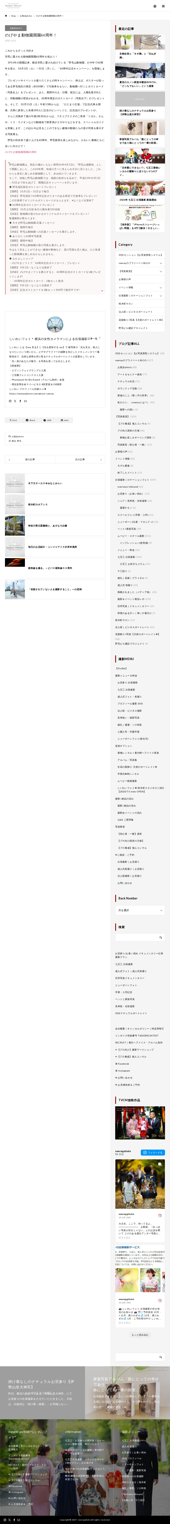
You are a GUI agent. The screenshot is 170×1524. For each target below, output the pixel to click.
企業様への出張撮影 (133, 1476)
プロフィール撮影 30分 (130, 703)
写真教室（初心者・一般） (132, 444)
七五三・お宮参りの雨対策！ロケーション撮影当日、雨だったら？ (84, 1442)
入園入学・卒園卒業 (128, 731)
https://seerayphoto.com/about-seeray (31, 393)
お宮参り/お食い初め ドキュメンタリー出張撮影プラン (139, 955)
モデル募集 (124, 465)
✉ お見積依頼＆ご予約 (127, 1084)
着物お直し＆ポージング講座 (136, 437)
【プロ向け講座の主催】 (131, 840)
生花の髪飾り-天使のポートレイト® (137, 766)
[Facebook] (20, 401)
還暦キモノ (126, 507)
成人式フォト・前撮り (130, 696)
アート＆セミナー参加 (130, 374)
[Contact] (25, 401)
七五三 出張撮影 (126, 556)
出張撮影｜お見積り (128, 861)
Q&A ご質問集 (126, 819)
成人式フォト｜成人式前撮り (131, 971)
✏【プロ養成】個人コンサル (131, 1056)
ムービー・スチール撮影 (131, 535)
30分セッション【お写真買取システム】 (141, 254)
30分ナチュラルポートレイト (131, 1013)
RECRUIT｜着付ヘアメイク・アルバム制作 (139, 1042)
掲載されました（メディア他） (135, 592)
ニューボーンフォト (126, 985)
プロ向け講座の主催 (128, 430)
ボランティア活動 (127, 388)
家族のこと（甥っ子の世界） (133, 395)
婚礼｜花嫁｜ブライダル (131, 578)
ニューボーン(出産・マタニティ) (135, 521)
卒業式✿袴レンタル (128, 773)
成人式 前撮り (125, 585)
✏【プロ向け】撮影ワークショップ (134, 1049)
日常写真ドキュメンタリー (129, 978)
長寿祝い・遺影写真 (128, 717)
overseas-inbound (128, 486)
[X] (15, 401)
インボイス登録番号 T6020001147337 (136, 1035)
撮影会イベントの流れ (130, 812)
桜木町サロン (126, 303)
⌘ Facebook (122, 1063)
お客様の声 (125, 279)
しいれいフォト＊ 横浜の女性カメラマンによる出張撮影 (48, 339)
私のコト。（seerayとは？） (134, 402)
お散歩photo (16, 28)
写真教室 (120, 826)
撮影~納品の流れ (124, 798)
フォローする (155, 1152)
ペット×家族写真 (127, 528)
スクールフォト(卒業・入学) (133, 514)
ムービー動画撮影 (127, 780)
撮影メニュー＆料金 (126, 675)
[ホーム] (6, 16)
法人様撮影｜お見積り (130, 875)
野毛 (19, 441)
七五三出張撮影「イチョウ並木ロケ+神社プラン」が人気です (84, 1461)
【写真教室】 (126, 271)
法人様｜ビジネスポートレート (136, 311)
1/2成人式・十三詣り (133, 1500)
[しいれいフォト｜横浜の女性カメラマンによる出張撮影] (13, 6)
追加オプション (123, 745)
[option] (42, 1392)
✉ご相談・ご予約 (124, 854)
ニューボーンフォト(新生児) (133, 738)
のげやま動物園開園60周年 (21, 151)
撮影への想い (127, 409)
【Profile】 (121, 668)
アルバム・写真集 (127, 759)
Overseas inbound (132, 1494)
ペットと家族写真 (125, 999)
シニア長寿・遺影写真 (134, 1470)
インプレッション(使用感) (134, 542)
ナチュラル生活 (126, 381)
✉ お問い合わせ (124, 1077)
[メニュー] (163, 6)
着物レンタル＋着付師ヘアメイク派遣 (138, 752)
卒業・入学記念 (123, 992)
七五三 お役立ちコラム (132, 563)
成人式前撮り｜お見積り (131, 868)
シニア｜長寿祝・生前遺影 (132, 500)
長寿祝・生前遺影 (125, 1006)
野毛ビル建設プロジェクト (133, 328)
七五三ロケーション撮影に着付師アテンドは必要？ (84, 1451)
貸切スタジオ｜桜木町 (134, 1482)
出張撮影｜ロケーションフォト (136, 295)
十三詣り (122, 571)
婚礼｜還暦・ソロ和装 (130, 724)
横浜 (14, 441)
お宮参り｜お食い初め (134, 1452)
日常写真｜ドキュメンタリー (133, 606)
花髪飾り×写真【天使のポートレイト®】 (141, 319)
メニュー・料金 (126, 550)
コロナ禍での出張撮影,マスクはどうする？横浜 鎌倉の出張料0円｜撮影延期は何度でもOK (85, 1474)
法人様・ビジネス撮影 (130, 710)
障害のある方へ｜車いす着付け (135, 613)
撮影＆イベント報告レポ (131, 599)
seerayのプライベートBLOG (134, 263)
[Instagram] (10, 401)
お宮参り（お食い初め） (131, 493)
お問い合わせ (125, 883)
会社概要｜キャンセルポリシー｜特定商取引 (139, 1028)
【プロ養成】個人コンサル (132, 423)
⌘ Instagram (122, 1070)
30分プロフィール (132, 1458)
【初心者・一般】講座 (130, 833)
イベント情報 (126, 287)
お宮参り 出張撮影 (128, 682)
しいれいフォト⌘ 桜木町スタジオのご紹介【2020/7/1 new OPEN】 (141, 789)
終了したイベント (127, 472)
